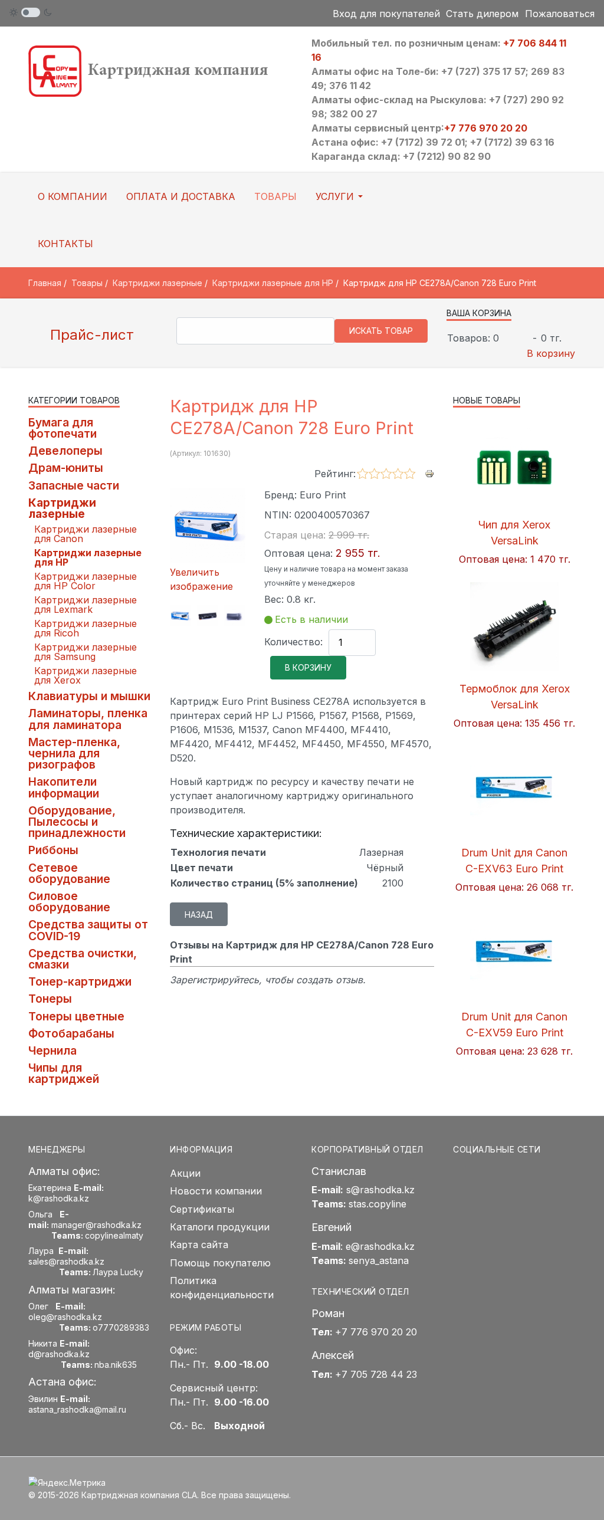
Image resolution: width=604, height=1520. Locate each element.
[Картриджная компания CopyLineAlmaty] (160, 70)
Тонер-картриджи (80, 981)
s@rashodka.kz (380, 1190)
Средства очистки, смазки (82, 958)
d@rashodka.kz (59, 1354)
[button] (341, 196)
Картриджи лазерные (62, 508)
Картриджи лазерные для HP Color (85, 581)
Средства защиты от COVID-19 (88, 930)
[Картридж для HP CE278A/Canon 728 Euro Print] (180, 615)
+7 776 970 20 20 (485, 128)
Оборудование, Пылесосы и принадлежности (77, 821)
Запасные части (73, 485)
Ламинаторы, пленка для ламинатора (87, 718)
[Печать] (429, 473)
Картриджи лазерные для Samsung (85, 651)
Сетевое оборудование (69, 873)
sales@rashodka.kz (66, 1261)
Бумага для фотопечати (62, 428)
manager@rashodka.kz (96, 1225)
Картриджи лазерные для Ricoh (85, 628)
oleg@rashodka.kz (65, 1317)
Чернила (52, 1050)
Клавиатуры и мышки (89, 696)
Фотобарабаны (71, 1033)
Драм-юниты (65, 468)
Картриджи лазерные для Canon (85, 533)
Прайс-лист (90, 334)
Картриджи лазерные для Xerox (85, 675)
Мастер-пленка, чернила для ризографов (74, 753)
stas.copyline (377, 1204)
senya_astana (379, 1260)
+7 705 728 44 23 (376, 1374)
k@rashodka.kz (58, 1198)
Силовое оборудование (69, 901)
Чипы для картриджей (63, 1073)
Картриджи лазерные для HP (88, 557)
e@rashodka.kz (380, 1246)
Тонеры (50, 999)
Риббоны (53, 850)
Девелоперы (65, 451)
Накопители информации (63, 787)
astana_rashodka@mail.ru (77, 1409)
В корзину (551, 353)
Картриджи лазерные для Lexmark (85, 604)
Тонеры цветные (76, 1016)
